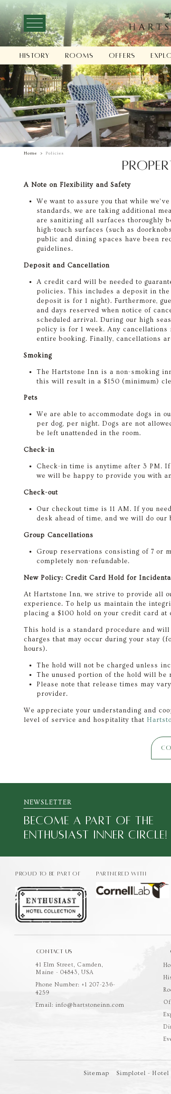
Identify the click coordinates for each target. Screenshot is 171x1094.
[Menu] (35, 23)
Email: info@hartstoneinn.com (80, 1005)
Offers (122, 55)
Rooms (79, 55)
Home (30, 153)
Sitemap (96, 1073)
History (34, 55)
